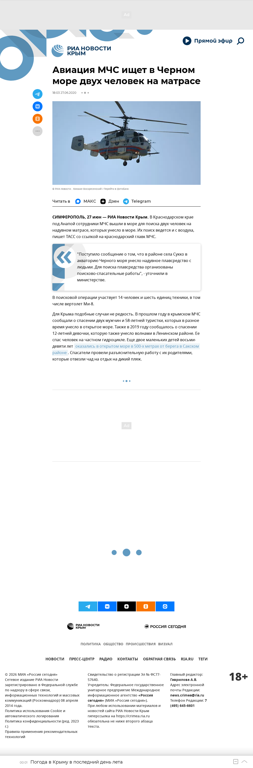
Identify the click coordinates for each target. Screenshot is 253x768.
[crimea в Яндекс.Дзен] (126, 606)
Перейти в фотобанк (116, 189)
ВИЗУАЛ (165, 644)
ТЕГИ (203, 660)
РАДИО (105, 660)
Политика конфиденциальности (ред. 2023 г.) (42, 724)
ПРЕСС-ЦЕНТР (81, 660)
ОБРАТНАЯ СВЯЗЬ (159, 660)
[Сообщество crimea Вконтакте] (107, 606)
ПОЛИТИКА (91, 644)
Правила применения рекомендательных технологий (41, 734)
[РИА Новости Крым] (81, 51)
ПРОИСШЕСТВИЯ (141, 644)
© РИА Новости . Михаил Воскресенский (77, 189)
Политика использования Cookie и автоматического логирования (35, 713)
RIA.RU (187, 660)
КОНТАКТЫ (127, 660)
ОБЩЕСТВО (113, 644)
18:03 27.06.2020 (64, 93)
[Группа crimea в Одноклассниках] (145, 606)
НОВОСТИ (54, 660)
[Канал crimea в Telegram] (88, 606)
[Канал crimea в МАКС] (165, 606)
